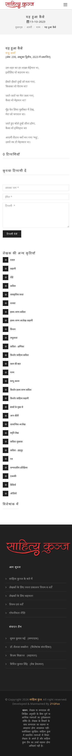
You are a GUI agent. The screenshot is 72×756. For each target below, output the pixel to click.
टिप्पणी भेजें (12, 234)
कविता (13, 286)
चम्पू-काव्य (14, 381)
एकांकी (13, 476)
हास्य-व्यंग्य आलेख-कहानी (21, 320)
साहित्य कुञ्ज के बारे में (20, 578)
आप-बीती (14, 415)
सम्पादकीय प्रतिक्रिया (19, 467)
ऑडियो (13, 493)
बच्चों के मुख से (16, 407)
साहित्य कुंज (36, 699)
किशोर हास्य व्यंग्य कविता (20, 389)
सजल (12, 303)
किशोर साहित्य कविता (19, 355)
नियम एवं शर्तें (16, 604)
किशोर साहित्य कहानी (19, 398)
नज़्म (38, 27)
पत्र (11, 458)
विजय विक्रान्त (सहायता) (23, 655)
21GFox (55, 703)
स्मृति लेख (14, 432)
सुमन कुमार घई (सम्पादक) (23, 638)
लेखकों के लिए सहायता (21, 596)
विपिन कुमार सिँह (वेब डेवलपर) (26, 664)
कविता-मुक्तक (16, 441)
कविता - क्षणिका (17, 346)
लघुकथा (13, 337)
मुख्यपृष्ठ (19, 27)
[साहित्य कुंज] (19, 4)
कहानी (13, 268)
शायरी (29, 27)
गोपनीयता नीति (17, 613)
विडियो (13, 484)
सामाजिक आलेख (17, 424)
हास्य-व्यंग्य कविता (17, 312)
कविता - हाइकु (16, 450)
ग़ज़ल (12, 260)
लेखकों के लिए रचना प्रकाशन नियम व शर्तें (30, 587)
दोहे (11, 277)
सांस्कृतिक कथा (16, 294)
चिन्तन (13, 329)
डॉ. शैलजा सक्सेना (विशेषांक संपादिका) (30, 647)
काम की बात (15, 363)
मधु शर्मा (11, 53)
